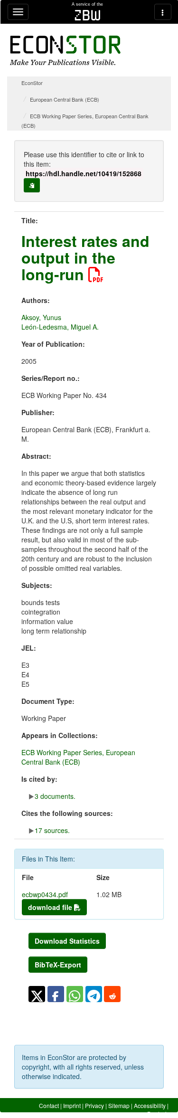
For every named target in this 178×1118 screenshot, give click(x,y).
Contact (49, 1105)
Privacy (94, 1105)
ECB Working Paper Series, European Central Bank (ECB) (78, 757)
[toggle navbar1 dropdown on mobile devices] (18, 12)
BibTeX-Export (58, 964)
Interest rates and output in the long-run (85, 257)
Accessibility (150, 1105)
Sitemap (119, 1105)
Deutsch (158, 1113)
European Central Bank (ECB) (64, 99)
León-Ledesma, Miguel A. (60, 327)
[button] (36, 994)
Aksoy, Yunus (41, 317)
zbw (87, 15)
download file (51, 907)
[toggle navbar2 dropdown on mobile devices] (162, 12)
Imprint (72, 1105)
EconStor (32, 82)
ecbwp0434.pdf (45, 894)
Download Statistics (67, 941)
